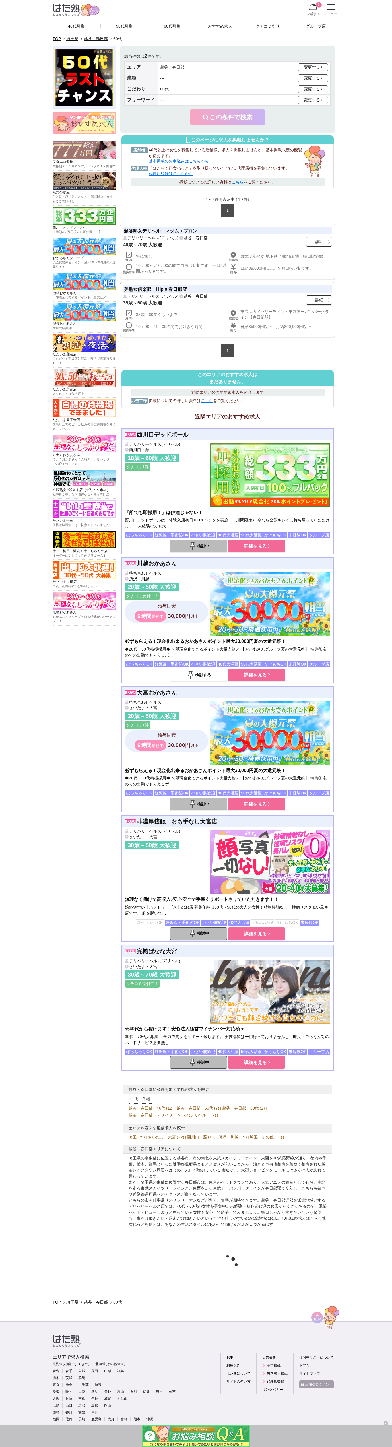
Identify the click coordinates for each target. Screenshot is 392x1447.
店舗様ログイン (317, 1384)
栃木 (56, 1378)
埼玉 (133, 1137)
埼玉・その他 (262, 1137)
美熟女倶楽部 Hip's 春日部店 (155, 289)
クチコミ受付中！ (142, 595)
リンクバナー (272, 1390)
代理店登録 (275, 1382)
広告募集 (269, 1357)
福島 (120, 1371)
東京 (56, 1385)
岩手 (68, 1371)
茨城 (68, 1378)
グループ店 (316, 26)
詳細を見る (255, 545)
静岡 (68, 1392)
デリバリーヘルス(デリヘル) (152, 238)
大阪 (56, 1398)
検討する (203, 674)
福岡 (56, 1419)
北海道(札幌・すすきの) (71, 1364)
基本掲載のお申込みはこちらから (179, 161)
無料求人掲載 (277, 1374)
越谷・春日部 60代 (240, 1108)
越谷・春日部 (96, 38)
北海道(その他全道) (110, 1364)
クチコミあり (268, 26)
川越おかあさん (157, 563)
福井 (146, 1392)
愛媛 (81, 1412)
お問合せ (306, 1365)
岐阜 (159, 1392)
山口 (68, 1405)
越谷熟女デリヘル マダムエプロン (160, 230)
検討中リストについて (316, 1357)
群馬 (81, 1378)
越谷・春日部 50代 (194, 1108)
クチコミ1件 (137, 467)
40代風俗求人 (293, 1218)
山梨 (81, 1392)
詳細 (319, 241)
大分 (111, 1419)
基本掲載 (274, 1365)
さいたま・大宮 (143, 707)
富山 (120, 1392)
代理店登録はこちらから (171, 173)
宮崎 (124, 1419)
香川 (68, 1412)
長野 (107, 1392)
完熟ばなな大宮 (157, 951)
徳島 (56, 1412)
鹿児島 (96, 1419)
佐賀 (68, 1419)
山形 (107, 1371)
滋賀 (107, 1398)
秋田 (94, 1371)
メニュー (329, 10)
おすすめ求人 (220, 26)
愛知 (56, 1392)
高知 (94, 1412)
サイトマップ (309, 1374)
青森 (56, 1371)
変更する (312, 67)
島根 (94, 1405)
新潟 (94, 1392)
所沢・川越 (139, 579)
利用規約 (233, 1365)
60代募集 (172, 26)
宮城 (81, 1371)
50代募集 (124, 26)
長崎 (81, 1419)
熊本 (136, 1419)
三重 (172, 1392)
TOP (57, 38)
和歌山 (122, 1398)
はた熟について (238, 1374)
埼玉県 (72, 38)
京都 (81, 1398)
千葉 (85, 1385)
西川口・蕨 (139, 449)
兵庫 (68, 1398)
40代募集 (76, 26)
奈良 (94, 1398)
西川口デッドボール (163, 434)
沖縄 (149, 1419)
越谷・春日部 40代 (147, 1108)
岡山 (107, 1405)
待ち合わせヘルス (145, 573)
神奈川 (70, 1385)
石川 (133, 1392)
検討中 (314, 9)
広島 (56, 1405)
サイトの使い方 (238, 1382)
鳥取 (81, 1405)
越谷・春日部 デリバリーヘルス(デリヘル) (168, 1115)
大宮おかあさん (157, 692)
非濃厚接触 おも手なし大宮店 (177, 821)
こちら (238, 182)
